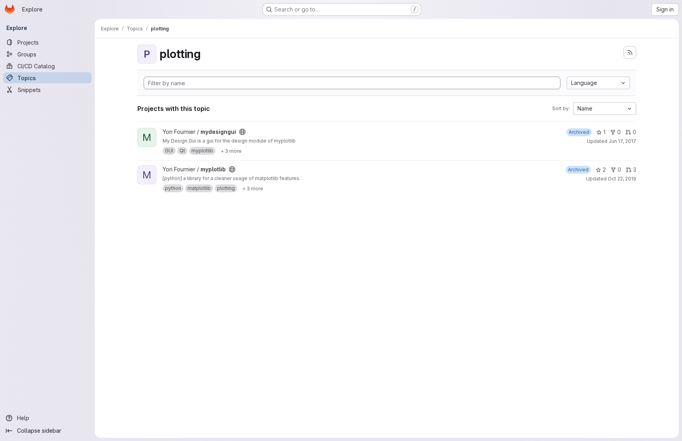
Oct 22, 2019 (622, 179)
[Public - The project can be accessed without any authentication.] (242, 132)
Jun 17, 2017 (622, 141)
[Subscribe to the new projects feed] (630, 52)
